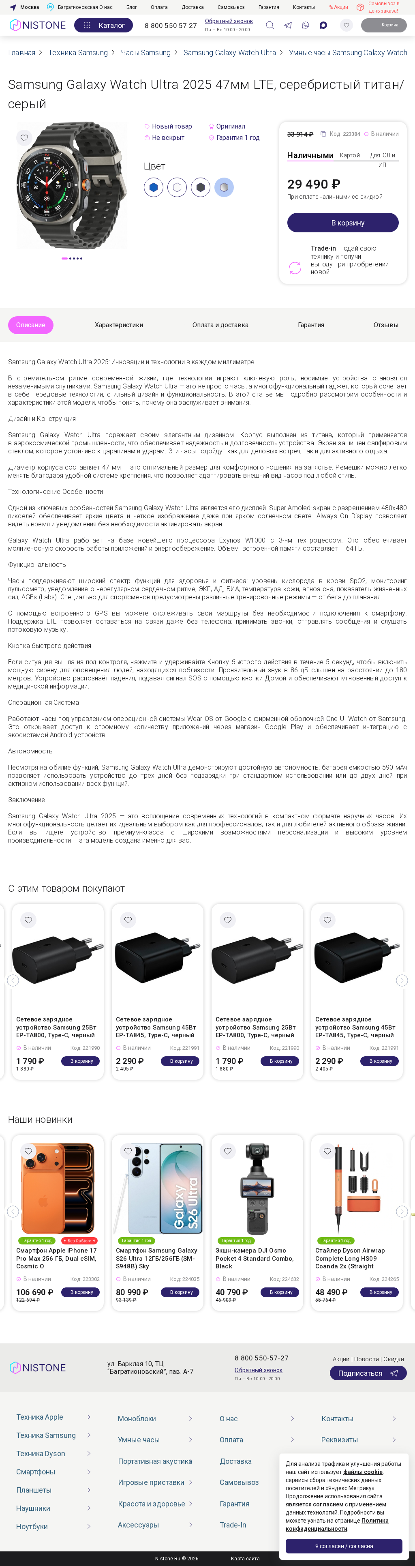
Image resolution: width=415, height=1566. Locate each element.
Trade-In (233, 1525)
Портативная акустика (155, 1461)
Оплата (159, 7)
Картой (350, 155)
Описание (30, 325)
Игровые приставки (151, 1482)
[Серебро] (224, 187)
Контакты (304, 7)
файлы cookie (363, 1472)
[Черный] (200, 187)
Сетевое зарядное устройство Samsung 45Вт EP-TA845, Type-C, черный (156, 1027)
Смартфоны (36, 1471)
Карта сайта (245, 1559)
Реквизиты (339, 1439)
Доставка (193, 7)
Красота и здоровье (151, 1503)
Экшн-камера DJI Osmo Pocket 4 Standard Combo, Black (255, 1258)
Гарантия (269, 7)
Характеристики (119, 325)
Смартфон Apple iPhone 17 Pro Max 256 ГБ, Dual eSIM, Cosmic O (56, 1258)
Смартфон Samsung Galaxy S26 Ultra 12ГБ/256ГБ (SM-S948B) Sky (156, 1258)
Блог (131, 7)
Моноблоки (137, 1418)
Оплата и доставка (220, 325)
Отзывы (386, 325)
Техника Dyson (40, 1453)
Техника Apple (39, 1417)
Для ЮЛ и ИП (382, 160)
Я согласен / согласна (344, 1546)
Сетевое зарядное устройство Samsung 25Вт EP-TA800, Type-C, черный (56, 1027)
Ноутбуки (32, 1526)
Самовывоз (231, 7)
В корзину (348, 223)
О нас (106, 7)
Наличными (310, 155)
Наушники (33, 1508)
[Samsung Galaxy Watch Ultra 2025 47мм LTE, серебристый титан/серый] (72, 185)
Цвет (155, 166)
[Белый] (177, 187)
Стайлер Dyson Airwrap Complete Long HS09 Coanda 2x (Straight (350, 1258)
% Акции (338, 7)
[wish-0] (346, 25)
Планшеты (34, 1490)
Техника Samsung (46, 1435)
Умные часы (139, 1439)
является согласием (315, 1504)
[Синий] (153, 187)
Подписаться (360, 1373)
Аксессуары (138, 1525)
